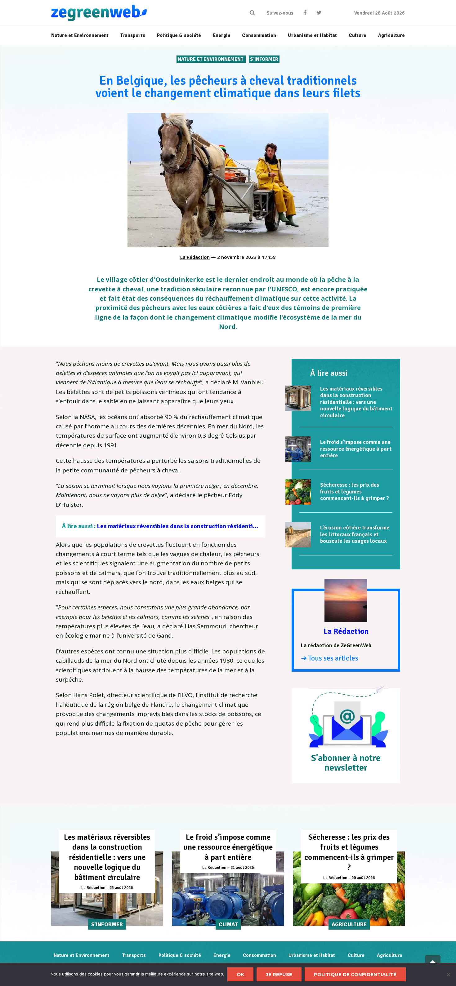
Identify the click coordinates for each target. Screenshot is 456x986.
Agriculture (389, 955)
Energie (221, 955)
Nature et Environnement (211, 59)
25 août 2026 (121, 887)
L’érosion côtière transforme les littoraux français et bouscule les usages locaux (354, 534)
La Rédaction (195, 257)
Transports (134, 955)
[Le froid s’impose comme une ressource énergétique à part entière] (298, 449)
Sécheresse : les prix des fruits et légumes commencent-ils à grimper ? (354, 491)
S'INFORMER (264, 59)
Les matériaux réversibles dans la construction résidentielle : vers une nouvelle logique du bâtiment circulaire (248, 526)
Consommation (259, 955)
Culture (356, 955)
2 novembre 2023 (237, 257)
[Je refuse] (448, 974)
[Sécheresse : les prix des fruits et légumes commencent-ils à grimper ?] (298, 492)
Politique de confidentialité (355, 974)
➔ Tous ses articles (329, 658)
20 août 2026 (363, 877)
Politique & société (180, 955)
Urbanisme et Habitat (311, 955)
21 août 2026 (242, 867)
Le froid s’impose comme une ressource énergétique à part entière (355, 449)
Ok (240, 974)
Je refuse (279, 974)
